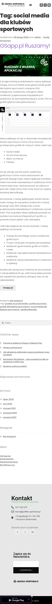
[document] (26, 302)
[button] (29, 599)
